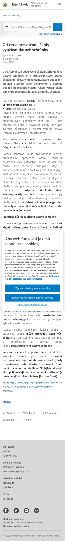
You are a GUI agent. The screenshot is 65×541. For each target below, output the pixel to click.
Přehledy (8, 487)
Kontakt (7, 494)
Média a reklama (12, 462)
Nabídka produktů (12, 478)
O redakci (8, 498)
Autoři (6, 451)
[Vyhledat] (57, 27)
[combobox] (32, 27)
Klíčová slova (10, 455)
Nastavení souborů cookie (16, 526)
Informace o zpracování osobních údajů (23, 522)
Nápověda (8, 483)
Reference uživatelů (13, 467)
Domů (6, 15)
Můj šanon (8, 446)
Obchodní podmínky (13, 519)
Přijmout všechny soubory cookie (32, 288)
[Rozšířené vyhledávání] (6, 27)
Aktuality (16, 15)
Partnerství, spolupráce (15, 471)
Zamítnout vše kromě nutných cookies (32, 297)
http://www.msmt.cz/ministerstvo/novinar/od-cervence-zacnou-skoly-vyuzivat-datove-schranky (32, 387)
